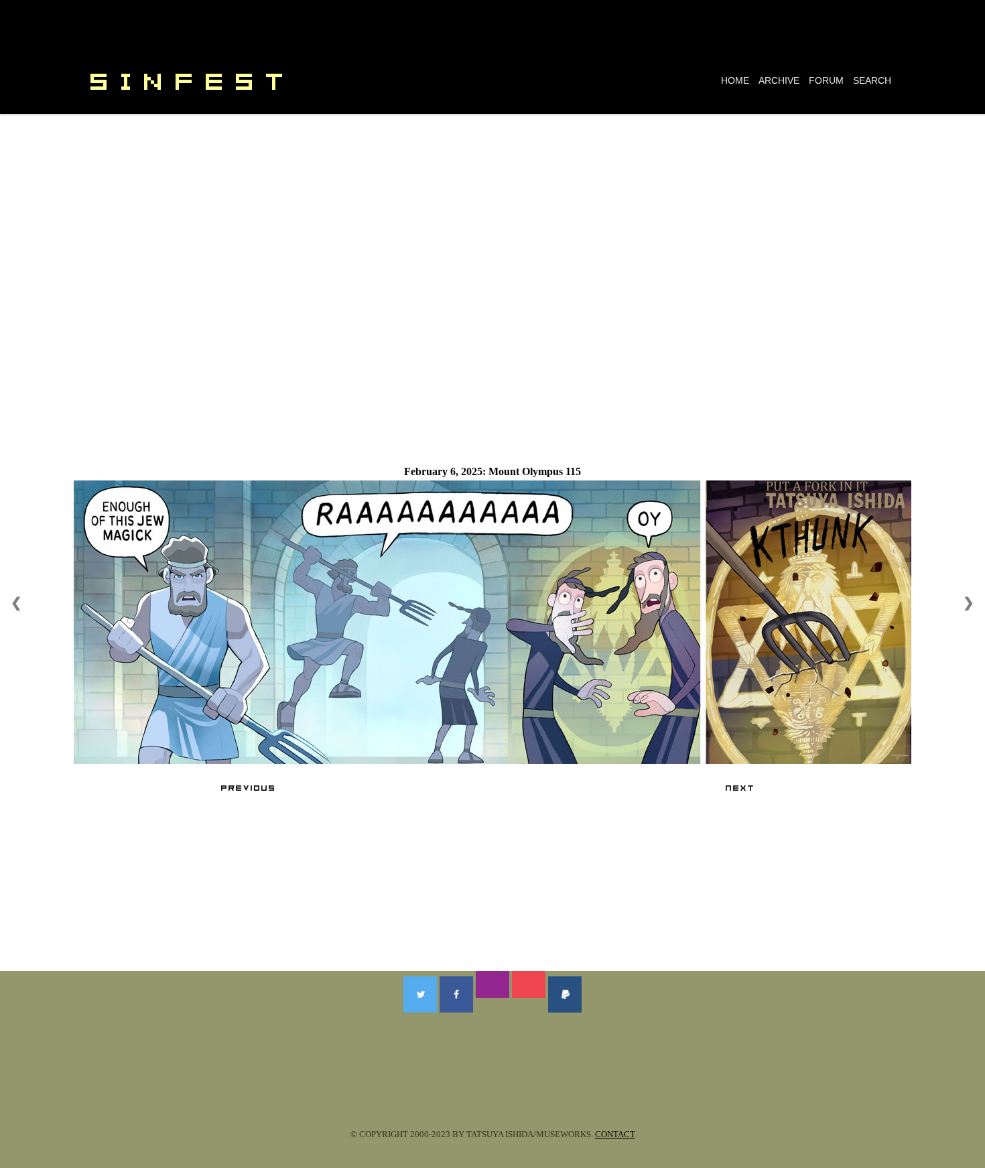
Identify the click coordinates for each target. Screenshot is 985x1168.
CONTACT (615, 1134)
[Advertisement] (492, 214)
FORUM (826, 80)
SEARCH (872, 80)
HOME (735, 80)
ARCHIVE (779, 80)
